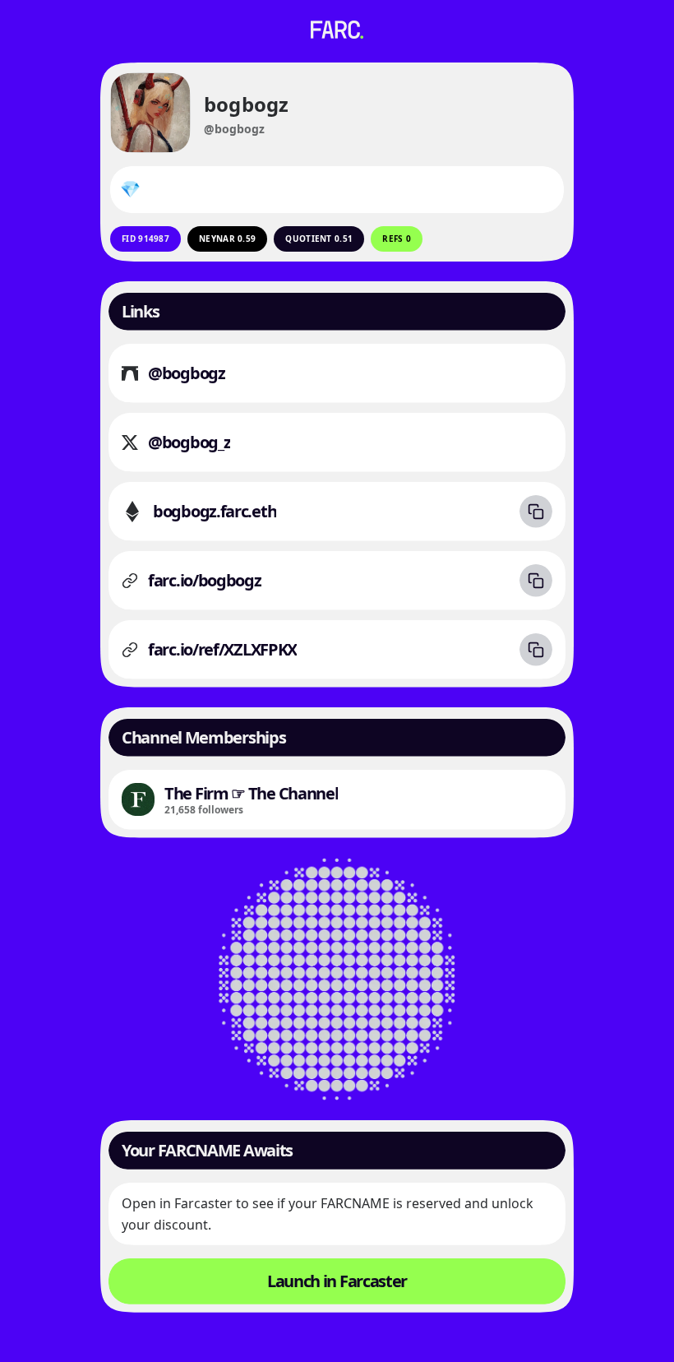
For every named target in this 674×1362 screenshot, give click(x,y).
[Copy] (535, 511)
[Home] (337, 29)
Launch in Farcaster (337, 1281)
